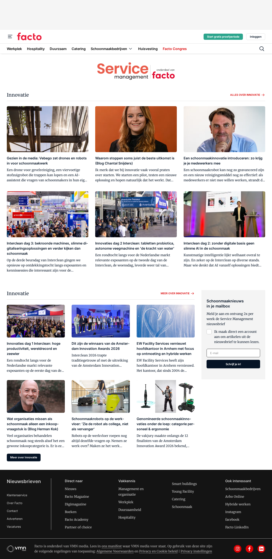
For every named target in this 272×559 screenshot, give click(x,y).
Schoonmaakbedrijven (243, 489)
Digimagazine (75, 504)
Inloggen (256, 36)
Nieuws (70, 489)
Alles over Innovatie (245, 94)
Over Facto (14, 503)
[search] (261, 48)
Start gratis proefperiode (223, 36)
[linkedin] (261, 549)
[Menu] (10, 36)
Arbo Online (234, 497)
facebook (232, 520)
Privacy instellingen (196, 551)
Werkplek (125, 502)
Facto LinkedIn (237, 527)
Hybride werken (238, 504)
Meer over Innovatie (175, 293)
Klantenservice (17, 495)
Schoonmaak (182, 507)
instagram (233, 512)
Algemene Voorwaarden (115, 551)
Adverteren (15, 518)
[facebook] (249, 549)
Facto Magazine (77, 497)
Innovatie (18, 95)
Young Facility (183, 491)
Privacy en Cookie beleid (158, 551)
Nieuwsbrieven (24, 481)
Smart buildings (184, 484)
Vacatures (14, 526)
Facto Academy (76, 520)
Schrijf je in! (233, 364)
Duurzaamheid (129, 510)
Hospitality (127, 517)
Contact (12, 511)
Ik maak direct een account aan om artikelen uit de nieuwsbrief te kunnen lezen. (236, 337)
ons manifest (112, 546)
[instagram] (237, 549)
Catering (178, 499)
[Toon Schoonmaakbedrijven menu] (130, 49)
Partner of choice (78, 527)
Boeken (70, 512)
